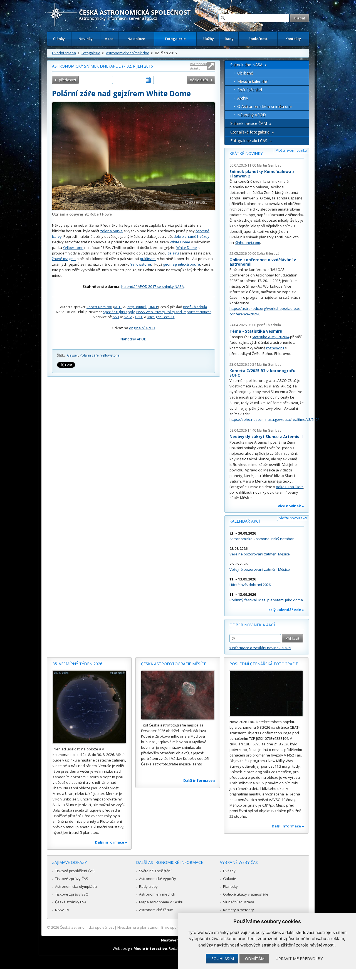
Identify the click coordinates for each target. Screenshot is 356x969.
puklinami (148, 258)
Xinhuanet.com (247, 242)
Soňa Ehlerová (268, 253)
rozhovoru (275, 347)
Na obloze (136, 38)
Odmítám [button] (254, 958)
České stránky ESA (70, 901)
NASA (128, 317)
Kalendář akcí (244, 521)
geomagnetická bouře (181, 264)
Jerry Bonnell (137, 307)
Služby (208, 38)
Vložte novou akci (293, 518)
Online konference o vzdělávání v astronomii (262, 262)
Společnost (258, 38)
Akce (109, 38)
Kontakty (293, 38)
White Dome (180, 241)
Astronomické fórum (156, 909)
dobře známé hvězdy (191, 236)
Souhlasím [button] (222, 958)
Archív (242, 98)
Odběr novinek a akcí (252, 624)
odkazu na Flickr (289, 486)
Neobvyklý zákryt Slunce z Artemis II (266, 436)
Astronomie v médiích (157, 894)
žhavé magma (64, 258)
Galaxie (229, 878)
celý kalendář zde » (286, 609)
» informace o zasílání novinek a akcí (260, 647)
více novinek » (291, 505)
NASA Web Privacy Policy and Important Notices (173, 312)
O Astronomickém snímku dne (264, 106)
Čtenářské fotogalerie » (252, 132)
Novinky (85, 38)
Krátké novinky (246, 153)
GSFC (139, 317)
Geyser (72, 355)
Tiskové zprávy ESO (71, 894)
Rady (229, 38)
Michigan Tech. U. (161, 317)
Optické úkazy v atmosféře (245, 894)
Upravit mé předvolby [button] (299, 958)
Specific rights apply (119, 312)
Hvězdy (229, 870)
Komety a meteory (238, 909)
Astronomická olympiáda (76, 886)
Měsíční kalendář (252, 81)
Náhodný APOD (133, 339)
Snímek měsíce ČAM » (250, 123)
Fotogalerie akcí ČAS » (250, 140)
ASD (116, 317)
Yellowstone (73, 247)
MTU (118, 307)
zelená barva (111, 230)
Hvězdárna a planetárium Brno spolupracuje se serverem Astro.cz (173, 927)
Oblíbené (245, 73)
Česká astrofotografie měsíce (173, 663)
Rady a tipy (148, 886)
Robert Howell (101, 214)
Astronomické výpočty (157, 878)
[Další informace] (89, 707)
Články (59, 38)
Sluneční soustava (238, 901)
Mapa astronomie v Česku (161, 901)
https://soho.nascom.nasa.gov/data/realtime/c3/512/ (274, 419)
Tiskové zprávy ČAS (71, 878)
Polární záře (89, 355)
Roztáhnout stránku (198, 66)
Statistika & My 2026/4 (270, 336)
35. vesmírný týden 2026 (77, 663)
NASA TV (62, 909)
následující (199, 79)
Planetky (230, 886)
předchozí (67, 79)
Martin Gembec (269, 165)
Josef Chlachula (195, 307)
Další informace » (111, 842)
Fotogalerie (175, 38)
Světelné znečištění (155, 870)
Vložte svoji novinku (291, 150)
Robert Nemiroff (99, 307)
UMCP (153, 307)
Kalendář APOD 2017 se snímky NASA (152, 286)
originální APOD (142, 327)
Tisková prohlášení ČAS (75, 870)
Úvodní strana (64, 52)
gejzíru (173, 253)
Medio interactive (150, 948)
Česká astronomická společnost (87, 927)
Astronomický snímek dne (127, 52)
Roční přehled (249, 89)
